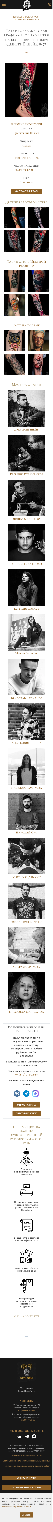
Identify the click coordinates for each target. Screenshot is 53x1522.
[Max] (35, 1093)
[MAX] (34, 1437)
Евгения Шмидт (26, 608)
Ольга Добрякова (26, 967)
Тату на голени (26, 170)
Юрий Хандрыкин (26, 877)
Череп (26, 146)
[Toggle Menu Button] (4, 4)
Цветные (26, 182)
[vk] (17, 1093)
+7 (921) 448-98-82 (26, 1420)
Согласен (26, 1515)
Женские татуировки (26, 124)
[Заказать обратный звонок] (49, 4)
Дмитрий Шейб (27, 133)
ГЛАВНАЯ (17, 17)
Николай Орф (26, 832)
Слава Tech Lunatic (26, 922)
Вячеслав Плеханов (26, 698)
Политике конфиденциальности (16, 1507)
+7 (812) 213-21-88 (26, 1074)
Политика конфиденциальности (26, 1455)
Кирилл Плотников (26, 564)
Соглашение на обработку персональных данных (26, 1461)
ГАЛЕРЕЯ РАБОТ (32, 17)
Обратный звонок (26, 1113)
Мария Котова (26, 653)
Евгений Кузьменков (26, 474)
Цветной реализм (26, 158)
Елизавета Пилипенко (26, 1011)
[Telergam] (26, 1093)
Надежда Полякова (26, 788)
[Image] (14, 217)
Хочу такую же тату (26, 191)
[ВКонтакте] (19, 1437)
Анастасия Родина (27, 743)
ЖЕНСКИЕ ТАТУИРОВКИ (28, 20)
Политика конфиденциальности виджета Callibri (26, 1466)
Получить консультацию (27, 1487)
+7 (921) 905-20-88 (26, 1410)
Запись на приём (26, 1105)
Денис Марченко (26, 519)
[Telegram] (27, 1437)
